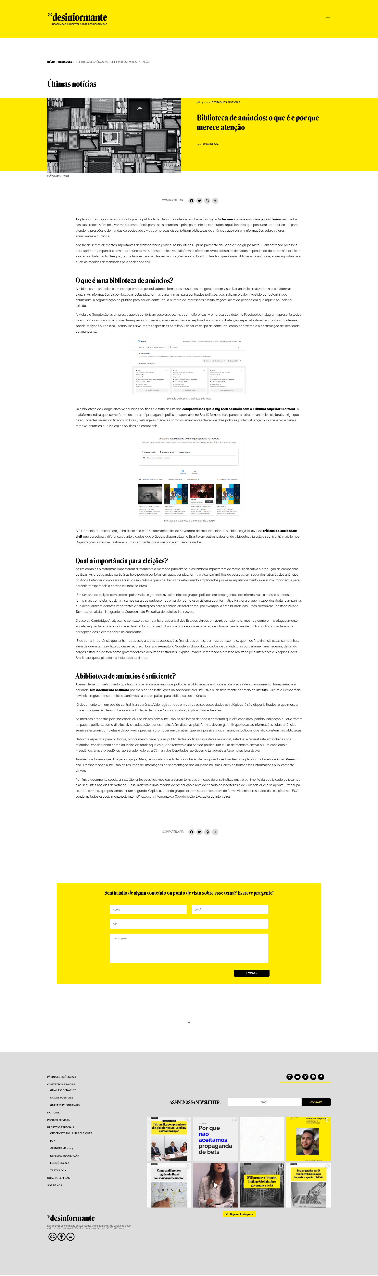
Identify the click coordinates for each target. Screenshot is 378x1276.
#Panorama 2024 (61, 1148)
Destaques (219, 102)
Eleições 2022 (59, 1162)
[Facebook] (191, 201)
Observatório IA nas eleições (71, 1133)
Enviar (252, 973)
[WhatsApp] (207, 201)
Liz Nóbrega (210, 144)
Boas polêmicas (58, 1177)
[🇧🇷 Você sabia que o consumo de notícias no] (169, 1185)
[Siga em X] (305, 1077)
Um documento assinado (109, 690)
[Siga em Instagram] (289, 1077)
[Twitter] (199, 201)
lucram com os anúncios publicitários (251, 219)
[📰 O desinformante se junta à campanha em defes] (215, 1139)
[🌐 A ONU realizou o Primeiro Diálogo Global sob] (262, 1185)
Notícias (234, 102)
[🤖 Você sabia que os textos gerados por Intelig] (308, 1185)
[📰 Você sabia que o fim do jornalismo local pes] (215, 1185)
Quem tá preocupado (65, 1105)
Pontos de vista (58, 1120)
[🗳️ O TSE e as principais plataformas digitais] (169, 1139)
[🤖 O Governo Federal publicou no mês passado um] (308, 1139)
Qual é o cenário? (63, 1090)
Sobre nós (54, 1185)
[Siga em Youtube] (297, 1077)
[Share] (215, 201)
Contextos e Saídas (61, 1084)
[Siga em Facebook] (321, 1077)
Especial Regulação (64, 1155)
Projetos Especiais (60, 1127)
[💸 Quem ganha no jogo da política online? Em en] (262, 1139)
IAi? (52, 1140)
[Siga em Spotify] (313, 1077)
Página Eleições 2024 (61, 1076)
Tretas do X (58, 1170)
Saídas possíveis (61, 1097)
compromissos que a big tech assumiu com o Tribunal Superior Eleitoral (238, 409)
